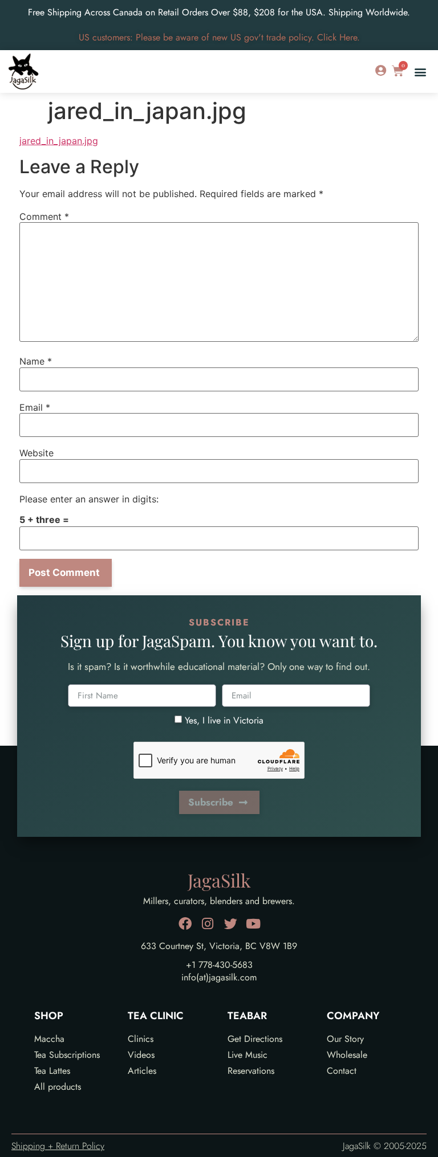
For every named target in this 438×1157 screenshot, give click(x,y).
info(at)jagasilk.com (219, 977)
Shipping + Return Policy (57, 1145)
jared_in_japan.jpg (58, 140)
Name (35, 361)
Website (36, 452)
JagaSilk (219, 880)
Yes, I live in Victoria (224, 720)
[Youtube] (253, 923)
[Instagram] (207, 923)
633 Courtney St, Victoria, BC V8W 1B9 (219, 945)
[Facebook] (185, 923)
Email (34, 407)
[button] (420, 71)
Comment (44, 216)
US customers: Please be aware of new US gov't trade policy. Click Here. (219, 37)
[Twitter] (230, 923)
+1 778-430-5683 (219, 964)
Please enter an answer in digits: (89, 499)
